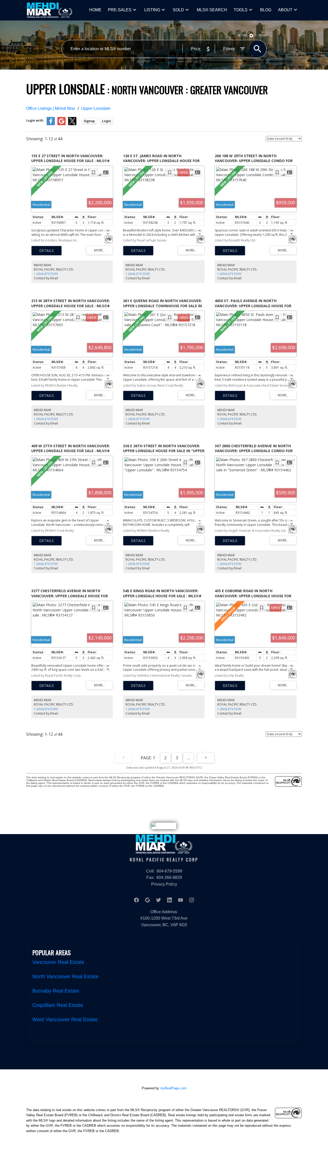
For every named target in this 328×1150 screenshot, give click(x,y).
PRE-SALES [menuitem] (119, 10)
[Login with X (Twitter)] (72, 124)
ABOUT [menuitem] (285, 10)
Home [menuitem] (95, 10)
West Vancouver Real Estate (65, 1019)
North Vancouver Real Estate (65, 976)
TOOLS (241, 10)
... (188, 758)
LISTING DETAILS (46, 250)
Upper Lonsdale (95, 108)
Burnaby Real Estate (55, 991)
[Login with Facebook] (51, 124)
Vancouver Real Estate (58, 962)
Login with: (35, 120)
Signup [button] (89, 121)
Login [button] (106, 121)
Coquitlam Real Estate (57, 1005)
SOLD (178, 10)
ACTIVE (243, 35)
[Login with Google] (61, 124)
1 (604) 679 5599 (46, 274)
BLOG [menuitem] (265, 10)
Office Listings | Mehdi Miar (50, 108)
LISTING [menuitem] (152, 10)
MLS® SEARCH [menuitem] (212, 10)
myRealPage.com (173, 1088)
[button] (136, 900)
